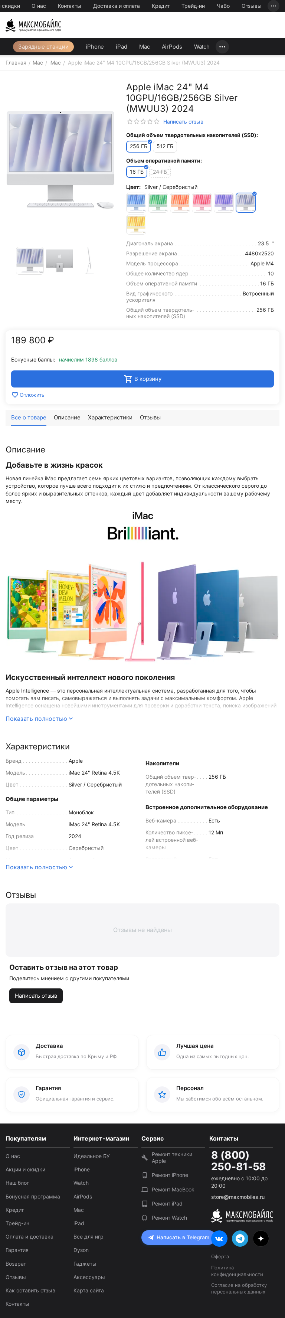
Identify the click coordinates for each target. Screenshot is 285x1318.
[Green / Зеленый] (158, 203)
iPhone (95, 46)
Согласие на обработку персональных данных (239, 1288)
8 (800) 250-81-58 (238, 1161)
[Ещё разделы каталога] (222, 46)
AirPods (172, 46)
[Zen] (261, 1238)
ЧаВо (223, 6)
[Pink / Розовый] (202, 203)
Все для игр (88, 1236)
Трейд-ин (193, 6)
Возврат (16, 1263)
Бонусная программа (33, 1196)
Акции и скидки (25, 1169)
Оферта (220, 1256)
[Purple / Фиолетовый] (224, 203)
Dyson (81, 1250)
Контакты (69, 6)
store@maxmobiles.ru (238, 1197)
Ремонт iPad (167, 1203)
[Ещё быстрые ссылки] (273, 6)
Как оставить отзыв (30, 1290)
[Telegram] (240, 1238)
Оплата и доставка (29, 1236)
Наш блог (17, 1183)
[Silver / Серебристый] (246, 203)
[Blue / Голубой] (136, 203)
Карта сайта (88, 1290)
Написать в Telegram (183, 1237)
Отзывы (252, 6)
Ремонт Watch (169, 1217)
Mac (144, 46)
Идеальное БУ (91, 1156)
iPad (121, 46)
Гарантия (17, 1250)
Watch (202, 46)
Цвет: (133, 187)
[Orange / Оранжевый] (180, 203)
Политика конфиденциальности (237, 1271)
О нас (39, 6)
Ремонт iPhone (170, 1175)
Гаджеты (84, 1263)
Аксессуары (89, 1277)
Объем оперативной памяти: (164, 160)
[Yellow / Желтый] (136, 225)
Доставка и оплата (116, 6)
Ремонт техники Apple (172, 1157)
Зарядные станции (43, 46)
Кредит (161, 6)
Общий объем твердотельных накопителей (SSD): (192, 135)
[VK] (219, 1238)
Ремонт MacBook (173, 1189)
